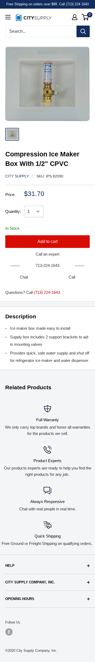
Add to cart (47, 241)
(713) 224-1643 (47, 292)
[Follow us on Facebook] (9, 632)
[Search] (83, 31)
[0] (85, 17)
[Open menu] (8, 17)
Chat (24, 277)
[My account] (74, 17)
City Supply (17, 176)
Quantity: (13, 211)
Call (72, 277)
